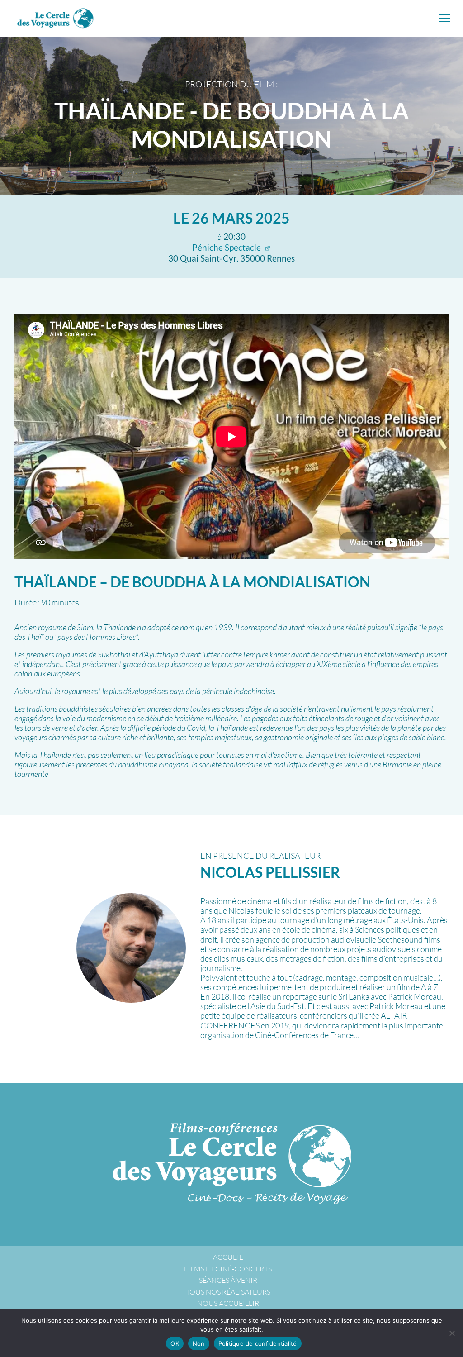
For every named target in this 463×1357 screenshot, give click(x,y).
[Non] (451, 1333)
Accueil (228, 1257)
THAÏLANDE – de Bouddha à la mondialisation (192, 581)
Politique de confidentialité (257, 1343)
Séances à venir (228, 1280)
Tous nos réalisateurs (228, 1291)
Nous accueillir (228, 1303)
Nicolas (270, 872)
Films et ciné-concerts (228, 1268)
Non (199, 1343)
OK (174, 1343)
